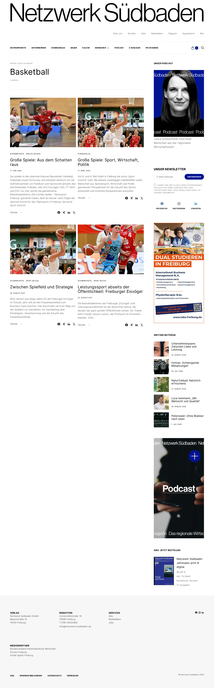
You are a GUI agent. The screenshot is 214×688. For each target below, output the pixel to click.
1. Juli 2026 (176, 424)
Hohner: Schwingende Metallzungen (185, 364)
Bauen (74, 48)
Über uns (117, 33)
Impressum (72, 675)
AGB (12, 675)
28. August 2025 (17, 293)
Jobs (143, 33)
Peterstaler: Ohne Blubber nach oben (187, 417)
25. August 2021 (85, 298)
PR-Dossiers (152, 48)
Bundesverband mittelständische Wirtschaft (33, 648)
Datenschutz (55, 675)
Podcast (119, 48)
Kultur (86, 48)
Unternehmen (38, 48)
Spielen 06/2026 (33, 154)
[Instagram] (199, 620)
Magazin (173, 33)
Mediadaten (157, 33)
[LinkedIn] (203, 620)
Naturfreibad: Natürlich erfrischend (185, 382)
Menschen (100, 48)
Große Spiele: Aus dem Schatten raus (41, 162)
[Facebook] (196, 620)
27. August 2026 (178, 389)
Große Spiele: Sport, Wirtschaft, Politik (108, 162)
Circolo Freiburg (18, 652)
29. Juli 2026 (177, 371)
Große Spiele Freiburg (21, 655)
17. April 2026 (84, 171)
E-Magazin (134, 48)
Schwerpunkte (18, 48)
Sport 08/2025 (32, 281)
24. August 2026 (178, 355)
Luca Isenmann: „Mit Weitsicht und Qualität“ (185, 399)
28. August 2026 (178, 406)
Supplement (188, 33)
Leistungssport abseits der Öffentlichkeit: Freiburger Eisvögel (110, 289)
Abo (202, 33)
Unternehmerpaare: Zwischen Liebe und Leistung (183, 346)
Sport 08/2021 (100, 281)
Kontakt (132, 33)
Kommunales (58, 48)
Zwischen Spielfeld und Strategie (41, 287)
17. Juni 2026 (16, 171)
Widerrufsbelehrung (31, 675)
